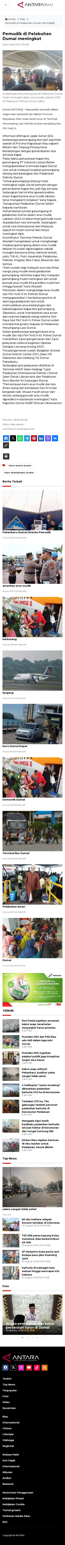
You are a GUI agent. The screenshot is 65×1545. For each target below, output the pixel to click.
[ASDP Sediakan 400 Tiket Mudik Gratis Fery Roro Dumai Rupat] (32, 723)
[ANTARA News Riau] (35, 5)
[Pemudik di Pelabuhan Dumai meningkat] (32, 1187)
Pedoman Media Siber (16, 1516)
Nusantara (9, 1408)
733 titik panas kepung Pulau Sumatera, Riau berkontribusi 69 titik (40, 1239)
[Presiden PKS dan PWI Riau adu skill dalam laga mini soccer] (10, 1041)
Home (12, 19)
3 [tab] (32, 1337)
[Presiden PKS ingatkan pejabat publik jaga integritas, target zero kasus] (10, 1057)
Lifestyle (8, 1434)
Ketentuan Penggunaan (17, 1492)
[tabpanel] (32, 1315)
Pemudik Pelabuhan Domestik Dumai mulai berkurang (31, 637)
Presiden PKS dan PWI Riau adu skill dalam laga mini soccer (39, 1040)
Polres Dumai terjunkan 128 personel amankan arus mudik (27, 584)
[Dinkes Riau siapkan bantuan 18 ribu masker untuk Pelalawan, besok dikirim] (10, 1145)
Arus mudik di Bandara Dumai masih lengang (26, 691)
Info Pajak (8, 1460)
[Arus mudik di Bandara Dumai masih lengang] (32, 670)
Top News (9, 1158)
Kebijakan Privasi (13, 1498)
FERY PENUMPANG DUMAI (19, 473)
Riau (23, 19)
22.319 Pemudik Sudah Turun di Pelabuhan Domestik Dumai (31, 797)
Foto (5, 1286)
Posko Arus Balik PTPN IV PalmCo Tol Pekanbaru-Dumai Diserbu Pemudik (27, 530)
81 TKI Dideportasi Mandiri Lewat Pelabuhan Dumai (32, 958)
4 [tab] (37, 1337)
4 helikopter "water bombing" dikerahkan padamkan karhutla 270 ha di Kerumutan (41, 1089)
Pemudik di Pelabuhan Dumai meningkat (30, 23)
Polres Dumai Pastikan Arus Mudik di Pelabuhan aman (27, 904)
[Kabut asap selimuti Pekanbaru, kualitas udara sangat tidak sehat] (10, 1073)
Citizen (7, 1428)
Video (6, 1402)
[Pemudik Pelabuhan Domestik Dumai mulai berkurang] (32, 617)
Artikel (6, 1478)
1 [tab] (22, 1337)
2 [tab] (27, 1337)
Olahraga (8, 1440)
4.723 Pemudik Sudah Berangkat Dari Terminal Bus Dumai (27, 851)
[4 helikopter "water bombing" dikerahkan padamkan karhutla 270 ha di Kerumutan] (10, 1090)
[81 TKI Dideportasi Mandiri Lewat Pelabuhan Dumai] (32, 937)
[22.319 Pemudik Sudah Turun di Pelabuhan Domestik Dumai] (32, 777)
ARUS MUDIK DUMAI (20, 465)
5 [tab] (42, 1337)
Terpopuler (9, 1390)
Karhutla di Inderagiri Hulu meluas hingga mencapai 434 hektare (41, 1271)
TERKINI (8, 1010)
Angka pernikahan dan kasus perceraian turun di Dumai (30, 1325)
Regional (8, 1446)
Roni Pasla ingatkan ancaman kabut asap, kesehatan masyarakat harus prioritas (40, 1024)
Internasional (10, 1422)
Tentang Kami (11, 1510)
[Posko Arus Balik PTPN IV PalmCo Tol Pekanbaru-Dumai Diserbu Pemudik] (32, 510)
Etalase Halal (10, 1454)
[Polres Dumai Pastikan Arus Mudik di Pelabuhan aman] (32, 884)
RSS (5, 1521)
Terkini (6, 1378)
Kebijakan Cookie (13, 1504)
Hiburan (7, 1472)
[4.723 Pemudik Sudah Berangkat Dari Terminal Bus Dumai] (32, 830)
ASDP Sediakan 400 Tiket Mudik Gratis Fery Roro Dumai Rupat (31, 744)
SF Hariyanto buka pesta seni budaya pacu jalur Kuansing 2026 (40, 1255)
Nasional (7, 1484)
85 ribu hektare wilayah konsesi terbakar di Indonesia (41, 1221)
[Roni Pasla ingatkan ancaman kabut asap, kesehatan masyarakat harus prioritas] (10, 1025)
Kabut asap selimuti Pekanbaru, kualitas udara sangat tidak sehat (38, 1073)
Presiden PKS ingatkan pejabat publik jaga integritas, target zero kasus (41, 1056)
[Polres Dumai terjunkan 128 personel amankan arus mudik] (32, 563)
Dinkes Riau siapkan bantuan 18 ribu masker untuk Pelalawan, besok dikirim (40, 1144)
